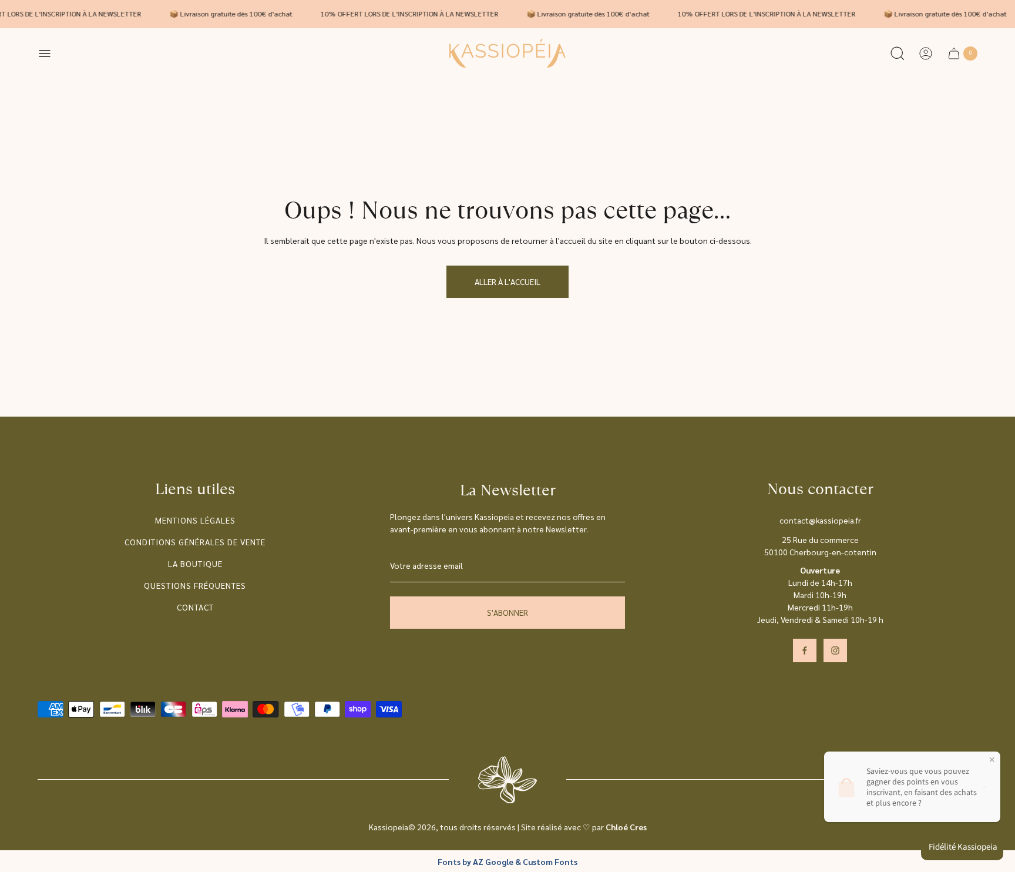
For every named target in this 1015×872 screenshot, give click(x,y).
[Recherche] (897, 53)
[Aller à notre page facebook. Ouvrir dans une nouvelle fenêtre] (804, 650)
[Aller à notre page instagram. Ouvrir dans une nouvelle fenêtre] (835, 650)
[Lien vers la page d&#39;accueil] (507, 779)
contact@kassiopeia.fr (820, 520)
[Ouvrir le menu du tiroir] (45, 53)
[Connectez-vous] (926, 53)
